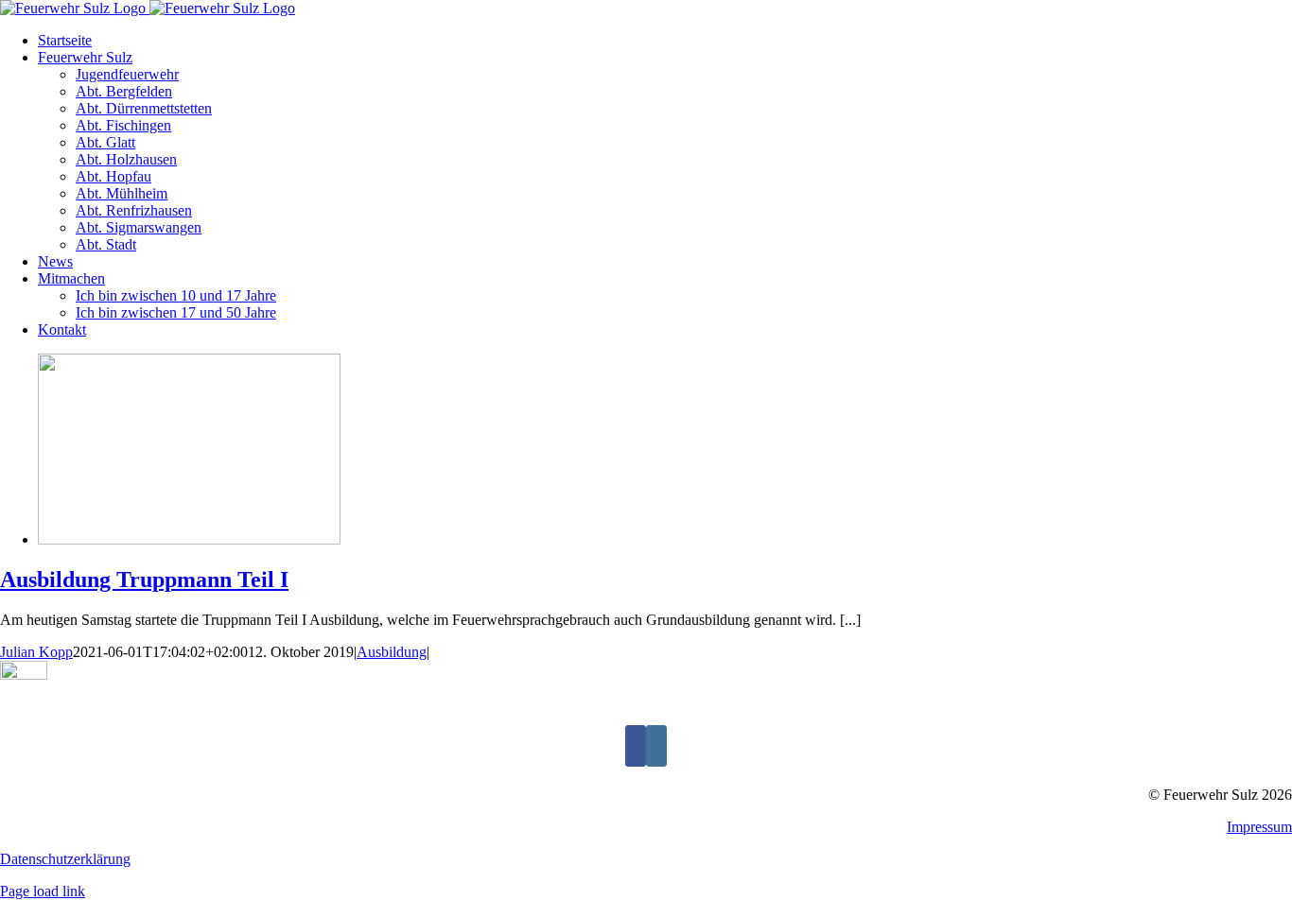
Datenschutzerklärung (65, 859)
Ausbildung (392, 652)
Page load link (42, 891)
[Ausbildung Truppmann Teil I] (189, 539)
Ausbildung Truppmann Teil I (144, 579)
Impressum (1259, 827)
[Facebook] (635, 746)
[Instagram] (656, 746)
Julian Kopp (36, 652)
